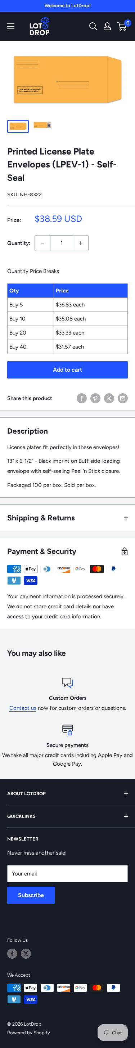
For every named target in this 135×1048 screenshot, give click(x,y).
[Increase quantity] (80, 243)
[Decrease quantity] (42, 243)
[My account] (107, 26)
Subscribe (31, 895)
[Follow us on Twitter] (26, 954)
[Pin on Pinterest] (95, 398)
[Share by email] (123, 398)
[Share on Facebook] (82, 398)
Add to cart (67, 369)
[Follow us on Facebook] (12, 954)
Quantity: (18, 243)
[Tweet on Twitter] (109, 398)
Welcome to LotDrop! (68, 5)
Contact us (22, 708)
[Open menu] (10, 26)
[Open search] (93, 26)
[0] (121, 26)
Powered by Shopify (28, 1032)
